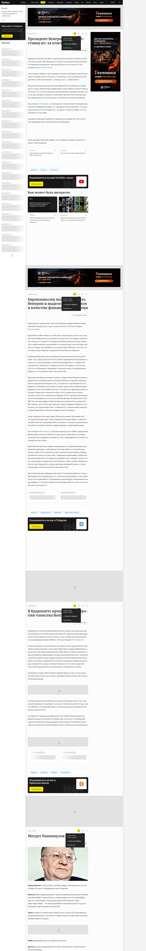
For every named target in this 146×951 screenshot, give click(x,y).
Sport (95, 2)
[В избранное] (54, 150)
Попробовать (67, 48)
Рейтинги (51, 2)
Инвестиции (63, 215)
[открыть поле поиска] (119, 2)
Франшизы (60, 2)
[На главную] (6, 2)
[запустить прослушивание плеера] (78, 33)
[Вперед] (91, 154)
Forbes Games (37, 2)
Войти (113, 2)
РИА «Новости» (45, 431)
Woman (88, 2)
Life (82, 2)
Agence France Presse (44, 67)
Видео (77, 2)
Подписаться (36, 184)
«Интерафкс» (44, 104)
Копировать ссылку (81, 50)
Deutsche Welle (33, 329)
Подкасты (69, 2)
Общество (32, 215)
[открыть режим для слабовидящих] (74, 33)
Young (101, 2)
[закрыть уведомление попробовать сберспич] (78, 39)
